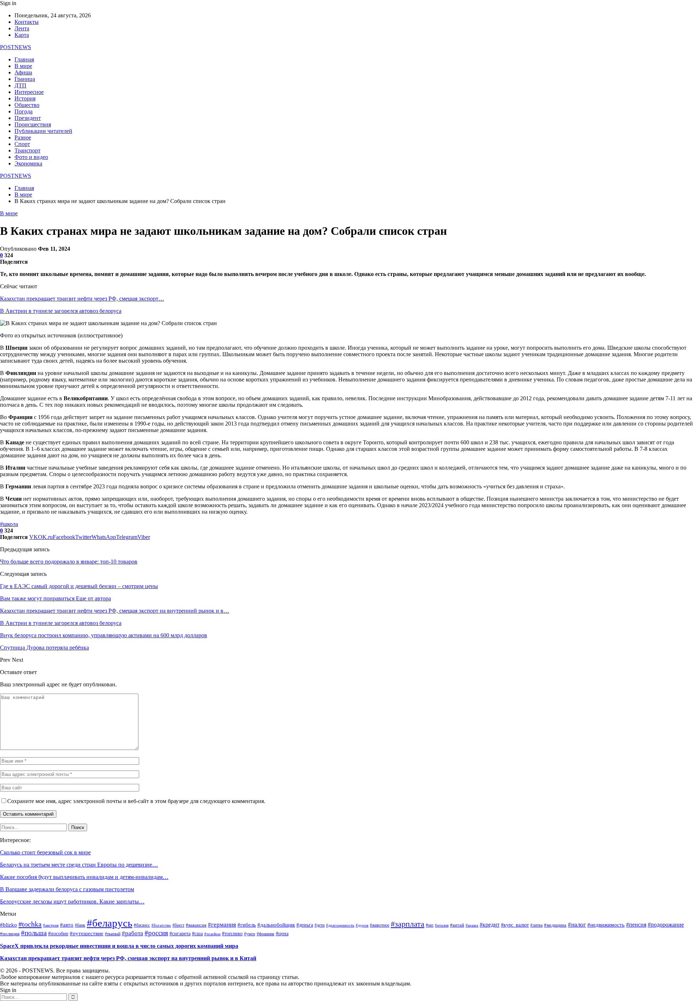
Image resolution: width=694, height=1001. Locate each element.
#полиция (10, 933)
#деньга (304, 925)
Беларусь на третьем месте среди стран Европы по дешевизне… (79, 865)
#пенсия (636, 924)
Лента (21, 28)
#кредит (490, 925)
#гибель (246, 925)
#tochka (30, 924)
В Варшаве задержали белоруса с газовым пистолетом (67, 889)
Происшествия (32, 124)
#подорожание (666, 924)
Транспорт (27, 150)
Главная (24, 59)
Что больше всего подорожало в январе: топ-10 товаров (68, 561)
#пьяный (112, 933)
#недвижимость (606, 925)
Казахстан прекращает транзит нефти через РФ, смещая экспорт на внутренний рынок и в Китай (128, 958)
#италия (442, 925)
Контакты (26, 22)
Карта (21, 35)
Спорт (22, 144)
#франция (265, 934)
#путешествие (86, 933)
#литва (536, 925)
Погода (23, 111)
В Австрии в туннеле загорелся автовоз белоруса (60, 311)
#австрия (51, 925)
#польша (34, 933)
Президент (27, 118)
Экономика (28, 163)
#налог (577, 924)
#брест (178, 925)
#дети (319, 925)
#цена (282, 933)
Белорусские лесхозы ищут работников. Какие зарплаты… (72, 901)
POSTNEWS (15, 47)
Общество (26, 105)
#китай (457, 925)
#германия (222, 924)
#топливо (232, 933)
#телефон (212, 934)
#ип (429, 925)
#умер (249, 933)
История (24, 98)
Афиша (23, 72)
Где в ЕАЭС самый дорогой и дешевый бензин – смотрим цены (79, 586)
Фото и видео (31, 157)
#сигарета (180, 933)
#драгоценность (340, 925)
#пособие (58, 933)
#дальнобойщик (276, 925)
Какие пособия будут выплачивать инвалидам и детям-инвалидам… (84, 877)
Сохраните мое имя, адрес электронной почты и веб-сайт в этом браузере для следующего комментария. (136, 801)
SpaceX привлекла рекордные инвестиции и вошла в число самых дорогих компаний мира (119, 946)
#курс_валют (515, 925)
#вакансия (196, 925)
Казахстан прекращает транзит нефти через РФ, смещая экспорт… (82, 298)
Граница (24, 79)
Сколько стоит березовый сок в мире (45, 852)
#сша (197, 933)
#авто (66, 925)
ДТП (20, 85)
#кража (472, 925)
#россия (156, 933)
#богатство (161, 925)
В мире (23, 66)
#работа (132, 933)
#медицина (555, 925)
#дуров (362, 925)
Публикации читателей (43, 131)
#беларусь (109, 923)
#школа (9, 524)
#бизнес (142, 925)
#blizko (8, 925)
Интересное (29, 92)
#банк (80, 925)
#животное (379, 925)
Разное (22, 137)
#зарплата (407, 923)
